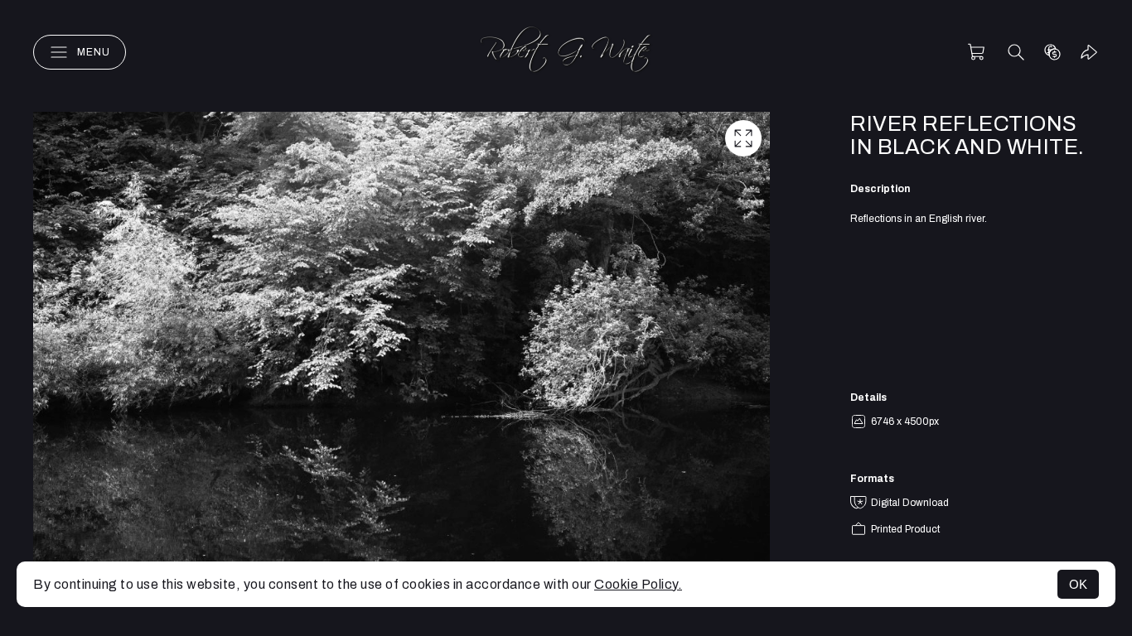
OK (1078, 584)
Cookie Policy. (638, 584)
